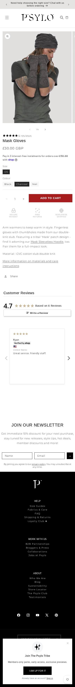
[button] (7, 17)
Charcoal (22, 184)
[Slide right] (45, 129)
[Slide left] (30, 129)
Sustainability (37, 585)
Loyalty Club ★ (37, 521)
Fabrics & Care (37, 509)
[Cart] (67, 17)
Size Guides (37, 506)
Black (8, 184)
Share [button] (14, 276)
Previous (6, 356)
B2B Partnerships (38, 544)
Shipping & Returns (37, 517)
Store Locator (37, 589)
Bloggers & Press (37, 547)
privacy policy (39, 464)
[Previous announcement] (6, 4)
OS (6, 171)
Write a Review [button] (39, 312)
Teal (35, 184)
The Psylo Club (37, 593)
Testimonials (37, 597)
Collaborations (37, 551)
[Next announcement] (68, 4)
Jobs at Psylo (37, 555)
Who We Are (37, 578)
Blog (38, 582)
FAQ (37, 513)
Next (69, 356)
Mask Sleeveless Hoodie (47, 241)
